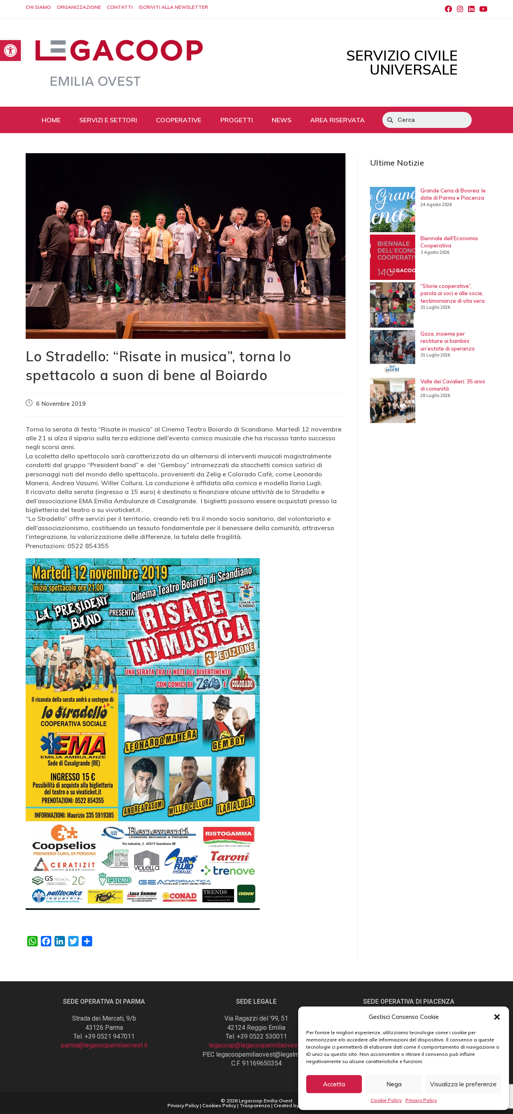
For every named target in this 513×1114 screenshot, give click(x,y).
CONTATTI (120, 7)
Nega (394, 1084)
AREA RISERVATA (337, 120)
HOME (51, 120)
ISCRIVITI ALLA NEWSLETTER (173, 7)
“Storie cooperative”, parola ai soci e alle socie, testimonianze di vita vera (452, 293)
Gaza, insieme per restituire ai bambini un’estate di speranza (447, 340)
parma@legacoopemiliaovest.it (104, 1045)
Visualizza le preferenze (463, 1084)
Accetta (334, 1084)
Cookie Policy (386, 1100)
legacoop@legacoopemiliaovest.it (256, 1045)
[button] (497, 1017)
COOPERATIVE (178, 120)
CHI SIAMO (38, 7)
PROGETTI (236, 120)
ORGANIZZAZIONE (79, 7)
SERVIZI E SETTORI (108, 120)
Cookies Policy (219, 1105)
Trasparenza (255, 1105)
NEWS (281, 120)
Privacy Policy (421, 1100)
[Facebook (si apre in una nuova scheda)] (448, 9)
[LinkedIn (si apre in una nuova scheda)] (471, 9)
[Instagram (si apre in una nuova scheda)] (460, 9)
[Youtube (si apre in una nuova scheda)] (482, 9)
